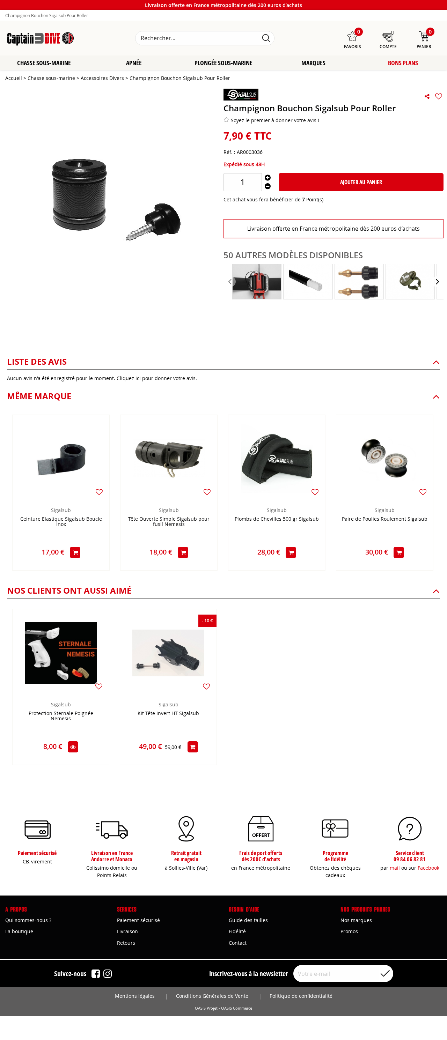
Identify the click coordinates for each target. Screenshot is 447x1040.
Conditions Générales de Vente (212, 996)
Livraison (127, 931)
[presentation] (230, 281)
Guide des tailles (248, 920)
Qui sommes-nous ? (28, 920)
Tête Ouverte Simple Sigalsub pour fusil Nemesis (169, 521)
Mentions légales (135, 996)
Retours (126, 942)
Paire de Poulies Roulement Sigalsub (384, 519)
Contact (238, 942)
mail (395, 867)
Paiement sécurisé (138, 920)
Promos (349, 931)
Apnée (134, 63)
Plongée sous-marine (223, 63)
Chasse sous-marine (44, 63)
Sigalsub (61, 510)
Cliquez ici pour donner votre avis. (157, 378)
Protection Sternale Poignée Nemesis (61, 716)
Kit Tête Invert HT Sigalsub (168, 713)
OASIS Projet (206, 1008)
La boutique (19, 931)
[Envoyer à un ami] (427, 96)
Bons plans (403, 63)
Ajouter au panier (361, 182)
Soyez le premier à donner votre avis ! (275, 120)
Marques (313, 63)
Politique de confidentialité (301, 996)
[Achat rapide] (75, 552)
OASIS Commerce (236, 1008)
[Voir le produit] (73, 746)
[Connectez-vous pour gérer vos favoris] (439, 96)
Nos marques (356, 920)
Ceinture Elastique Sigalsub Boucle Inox (61, 521)
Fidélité (237, 931)
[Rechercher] (266, 38)
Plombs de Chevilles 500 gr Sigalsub (277, 519)
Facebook (428, 867)
